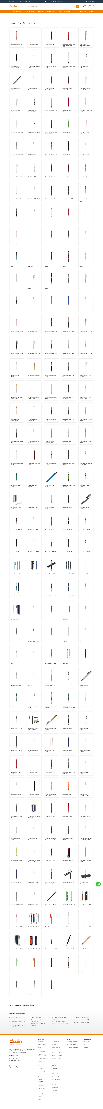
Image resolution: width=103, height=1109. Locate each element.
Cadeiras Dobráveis (43, 1058)
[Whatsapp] (98, 884)
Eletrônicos (41, 1077)
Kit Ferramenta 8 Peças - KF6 (81, 1017)
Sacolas (40, 1096)
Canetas (40, 1065)
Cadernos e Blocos (57, 1055)
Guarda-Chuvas (56, 1079)
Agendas (40, 1041)
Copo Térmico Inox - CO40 (38, 1017)
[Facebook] (11, 1066)
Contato (91, 11)
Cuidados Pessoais (43, 1074)
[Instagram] (16, 1066)
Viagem (40, 1099)
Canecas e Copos (56, 1058)
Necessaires (41, 1094)
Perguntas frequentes (72, 1047)
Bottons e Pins (56, 1047)
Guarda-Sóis (41, 1088)
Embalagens (55, 1073)
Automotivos (55, 1041)
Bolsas (54, 1044)
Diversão (54, 1071)
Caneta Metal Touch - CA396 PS (82, 1022)
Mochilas (54, 1084)
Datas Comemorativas (64, 11)
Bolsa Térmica (42, 1044)
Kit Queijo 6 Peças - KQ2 (58, 1021)
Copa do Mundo (42, 1071)
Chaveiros (40, 1068)
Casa (53, 1061)
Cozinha (54, 1068)
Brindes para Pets (57, 1052)
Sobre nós (83, 11)
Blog (84, 1044)
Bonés (39, 1047)
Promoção (41, 11)
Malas (39, 1091)
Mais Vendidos (51, 11)
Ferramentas (55, 1076)
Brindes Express (30, 11)
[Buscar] (77, 6)
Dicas (68, 1050)
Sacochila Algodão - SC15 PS (81, 1020)
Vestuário (54, 1090)
